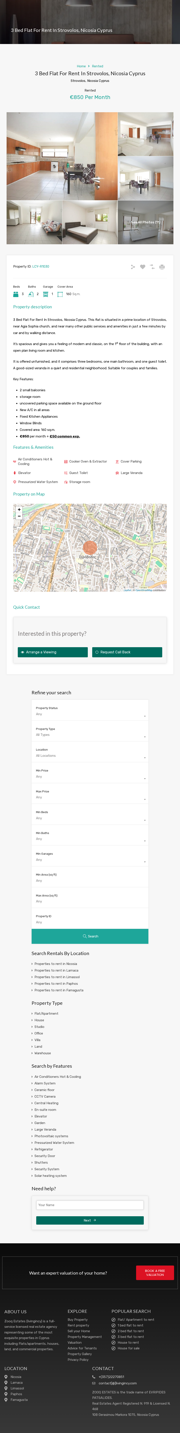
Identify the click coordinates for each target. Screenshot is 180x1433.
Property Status (47, 708)
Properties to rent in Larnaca (56, 970)
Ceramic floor (44, 1090)
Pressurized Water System (38, 482)
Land (38, 1047)
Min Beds (42, 812)
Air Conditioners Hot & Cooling (35, 461)
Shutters (41, 1163)
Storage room (79, 482)
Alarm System (45, 1083)
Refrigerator (43, 1149)
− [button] (19, 516)
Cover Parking (131, 461)
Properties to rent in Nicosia (55, 964)
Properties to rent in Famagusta (58, 990)
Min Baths (42, 833)
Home (81, 66)
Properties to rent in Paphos (56, 984)
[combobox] (90, 716)
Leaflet (127, 590)
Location (42, 749)
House (39, 1020)
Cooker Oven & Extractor (88, 461)
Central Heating (46, 1103)
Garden (39, 1123)
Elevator (24, 473)
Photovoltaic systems (51, 1136)
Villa (37, 1040)
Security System (46, 1169)
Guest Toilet (78, 473)
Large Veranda (131, 473)
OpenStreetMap (143, 590)
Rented (97, 66)
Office (38, 1033)
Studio (39, 1027)
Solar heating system (50, 1176)
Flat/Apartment (46, 1014)
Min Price (42, 770)
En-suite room (45, 1110)
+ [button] (19, 509)
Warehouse (42, 1053)
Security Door (44, 1156)
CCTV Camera (45, 1097)
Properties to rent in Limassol (57, 977)
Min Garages (44, 853)
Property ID (43, 916)
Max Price (42, 791)
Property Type (45, 729)
